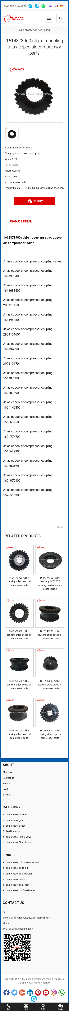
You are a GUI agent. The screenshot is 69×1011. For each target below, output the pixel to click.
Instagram (54, 992)
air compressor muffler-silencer (19, 890)
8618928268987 (24, 929)
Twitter (14, 992)
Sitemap (7, 794)
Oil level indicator (12, 831)
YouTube (46, 992)
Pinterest (38, 992)
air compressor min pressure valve (21, 862)
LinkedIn (30, 992)
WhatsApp (61, 992)
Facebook (6, 992)
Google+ (22, 992)
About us (7, 772)
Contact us (12, 6)
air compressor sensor (14, 825)
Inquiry (38, 201)
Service (6, 783)
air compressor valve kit (15, 814)
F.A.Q (5, 789)
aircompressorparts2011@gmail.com (30, 917)
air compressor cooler (14, 879)
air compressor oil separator (17, 873)
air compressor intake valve (17, 837)
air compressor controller (16, 885)
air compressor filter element (17, 842)
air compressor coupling (34, 30)
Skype (34, 999)
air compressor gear (13, 820)
